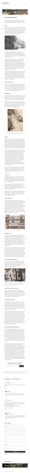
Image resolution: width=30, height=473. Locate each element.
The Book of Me (19, 372)
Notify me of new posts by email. (9, 450)
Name (5, 437)
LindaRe (8, 382)
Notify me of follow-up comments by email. (10, 448)
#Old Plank (23, 372)
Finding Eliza (5, 3)
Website (6, 444)
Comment (6, 426)
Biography (15, 372)
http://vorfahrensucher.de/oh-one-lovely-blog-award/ (12, 405)
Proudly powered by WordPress (9, 471)
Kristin (12, 372)
